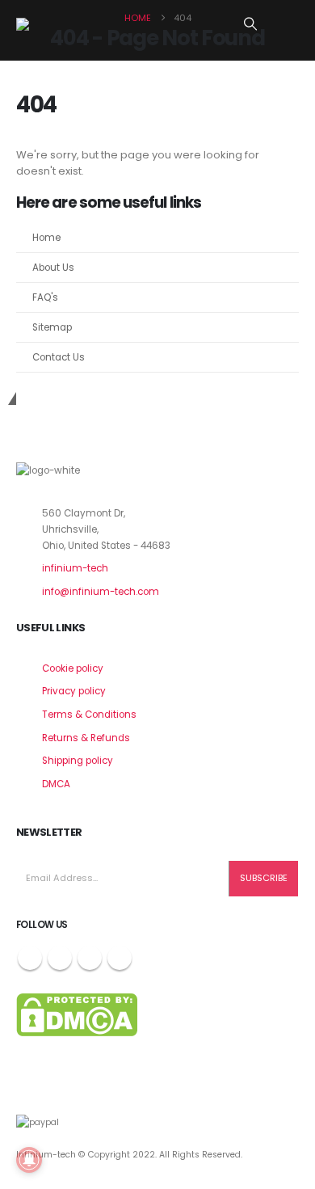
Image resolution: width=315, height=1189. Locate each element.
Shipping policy (77, 760)
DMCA (56, 784)
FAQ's (45, 297)
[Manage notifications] (29, 1160)
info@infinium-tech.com (100, 591)
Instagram (90, 958)
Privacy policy (74, 691)
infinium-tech (75, 568)
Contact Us (58, 357)
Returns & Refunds (86, 738)
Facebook (30, 958)
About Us (53, 267)
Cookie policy (72, 668)
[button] (251, 24)
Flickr (119, 958)
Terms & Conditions (89, 714)
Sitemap (52, 327)
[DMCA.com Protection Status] (76, 1014)
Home (46, 237)
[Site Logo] (56, 24)
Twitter (60, 958)
